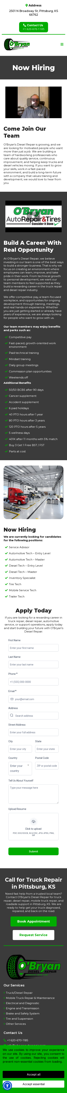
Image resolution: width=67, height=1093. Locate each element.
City (10, 741)
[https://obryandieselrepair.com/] (17, 44)
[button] (61, 44)
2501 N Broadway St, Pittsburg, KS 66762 (33, 12)
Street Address (17, 724)
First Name (14, 640)
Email (12, 691)
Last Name (14, 656)
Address (13, 708)
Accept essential (34, 1084)
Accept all (33, 1074)
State (38, 741)
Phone (13, 673)
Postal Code (42, 758)
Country (12, 758)
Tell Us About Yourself (20, 780)
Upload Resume (17, 809)
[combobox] (20, 768)
